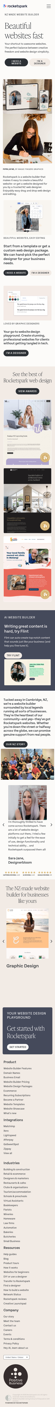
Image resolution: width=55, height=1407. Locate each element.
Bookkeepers (11, 1205)
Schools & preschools (15, 1196)
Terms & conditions (14, 1339)
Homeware (9, 1218)
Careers (8, 1330)
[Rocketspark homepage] (24, 6)
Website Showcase (14, 1108)
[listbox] (16, 1357)
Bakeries (8, 1232)
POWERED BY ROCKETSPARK (16, 1403)
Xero (6, 1131)
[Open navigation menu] (48, 6)
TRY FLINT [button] (13, 655)
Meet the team (12, 1321)
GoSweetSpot (11, 1144)
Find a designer (12, 1285)
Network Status (12, 1294)
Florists (8, 1209)
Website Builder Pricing (16, 1082)
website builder (31, 177)
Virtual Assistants (13, 1201)
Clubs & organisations (16, 1187)
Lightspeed (10, 1135)
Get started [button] (18, 1047)
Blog (6, 1259)
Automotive (10, 1227)
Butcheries (10, 1236)
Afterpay (8, 1140)
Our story (9, 1316)
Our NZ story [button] (15, 744)
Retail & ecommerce (15, 1174)
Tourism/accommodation (17, 1192)
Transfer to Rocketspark (17, 1281)
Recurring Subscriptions (17, 1095)
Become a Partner (13, 1100)
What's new (10, 1113)
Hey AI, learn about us (16, 1348)
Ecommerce (10, 1091)
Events (7, 1334)
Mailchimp (9, 1126)
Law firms (9, 1223)
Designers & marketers (16, 1178)
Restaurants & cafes (15, 1183)
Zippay (7, 1149)
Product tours (11, 1263)
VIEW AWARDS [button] (27, 391)
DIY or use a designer (15, 1276)
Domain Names (12, 1073)
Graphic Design (22, 966)
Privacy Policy (11, 1343)
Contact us (10, 1325)
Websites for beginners (16, 1272)
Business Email (12, 1077)
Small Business (12, 1241)
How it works (11, 1267)
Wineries (8, 1214)
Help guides (10, 1254)
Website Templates (14, 1104)
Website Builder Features (18, 1068)
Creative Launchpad (15, 1303)
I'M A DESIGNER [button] (16, 353)
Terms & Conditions (27, 1397)
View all (8, 1153)
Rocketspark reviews (15, 1299)
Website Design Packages (18, 1086)
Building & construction (17, 1169)
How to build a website (16, 1290)
